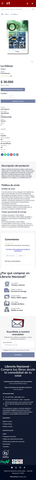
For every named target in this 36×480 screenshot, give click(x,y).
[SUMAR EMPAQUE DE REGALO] (13, 89)
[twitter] (8, 154)
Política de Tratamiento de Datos (18, 350)
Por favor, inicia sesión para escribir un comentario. (18, 250)
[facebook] (2, 154)
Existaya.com (22, 476)
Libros (7, 14)
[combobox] (18, 9)
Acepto (16, 350)
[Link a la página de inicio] (2, 14)
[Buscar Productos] (34, 9)
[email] (17, 154)
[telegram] (14, 154)
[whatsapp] (5, 154)
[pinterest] (11, 154)
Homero (3, 69)
